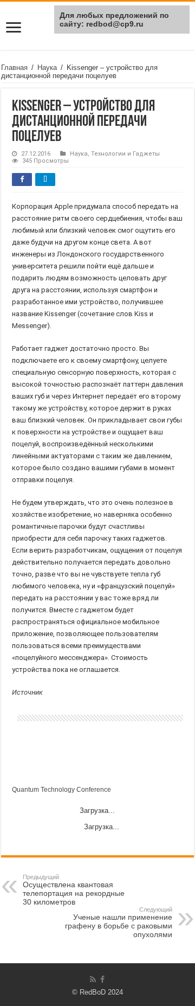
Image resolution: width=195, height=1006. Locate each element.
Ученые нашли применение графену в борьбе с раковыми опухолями (118, 922)
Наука (47, 67)
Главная (14, 67)
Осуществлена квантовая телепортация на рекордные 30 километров (74, 890)
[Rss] (93, 979)
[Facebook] (102, 979)
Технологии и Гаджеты (125, 153)
